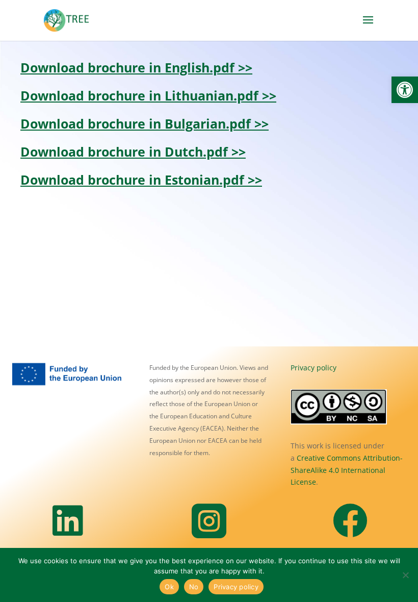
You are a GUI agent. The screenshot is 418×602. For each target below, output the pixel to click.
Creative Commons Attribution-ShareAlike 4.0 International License (347, 470)
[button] (404, 90)
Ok (169, 587)
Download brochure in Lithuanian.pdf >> (148, 95)
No (194, 587)
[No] (405, 575)
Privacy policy (313, 367)
